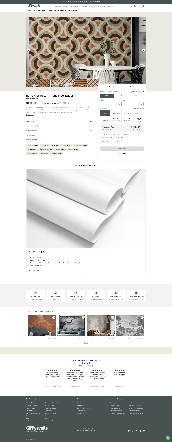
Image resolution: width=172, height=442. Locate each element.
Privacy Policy (81, 411)
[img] (86, 363)
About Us (80, 403)
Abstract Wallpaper (33, 145)
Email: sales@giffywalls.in (86, 431)
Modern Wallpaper (61, 149)
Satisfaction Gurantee (33, 413)
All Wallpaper (114, 403)
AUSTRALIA (43, 432)
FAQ (46, 416)
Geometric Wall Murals (136, 408)
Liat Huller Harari (32, 149)
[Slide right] (88, 278)
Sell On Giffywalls (50, 413)
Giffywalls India (34, 439)
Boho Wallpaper (66, 145)
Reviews (28, 418)
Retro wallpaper (73, 10)
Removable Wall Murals (136, 413)
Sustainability (81, 405)
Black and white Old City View (124, 338)
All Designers (45, 145)
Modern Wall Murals (135, 405)
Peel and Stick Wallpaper (117, 413)
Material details (139, 108)
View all (86, 343)
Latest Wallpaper (115, 405)
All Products (55, 145)
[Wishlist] (139, 6)
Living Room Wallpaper (46, 149)
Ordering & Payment (51, 403)
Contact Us (80, 413)
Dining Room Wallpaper (80, 145)
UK (32, 432)
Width (102, 100)
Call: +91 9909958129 (86, 428)
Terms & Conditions (83, 408)
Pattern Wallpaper (32, 153)
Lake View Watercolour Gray (65, 338)
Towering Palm (91, 338)
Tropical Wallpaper (116, 411)
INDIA (36, 432)
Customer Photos (50, 421)
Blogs (46, 418)
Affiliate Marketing (32, 421)
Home (30, 10)
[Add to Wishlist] (54, 317)
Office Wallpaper (73, 149)
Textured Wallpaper (57, 153)
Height (124, 100)
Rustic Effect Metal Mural (35, 338)
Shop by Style (44, 153)
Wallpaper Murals (39, 10)
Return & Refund (50, 405)
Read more (30, 115)
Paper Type (29, 411)
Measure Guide (31, 408)
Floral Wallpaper (115, 408)
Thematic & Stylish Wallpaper (56, 10)
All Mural (131, 403)
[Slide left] (83, 278)
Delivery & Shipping (32, 405)
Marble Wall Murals (134, 411)
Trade (28, 416)
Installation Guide (50, 408)
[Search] (131, 6)
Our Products (30, 403)
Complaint (48, 411)
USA (27, 432)
